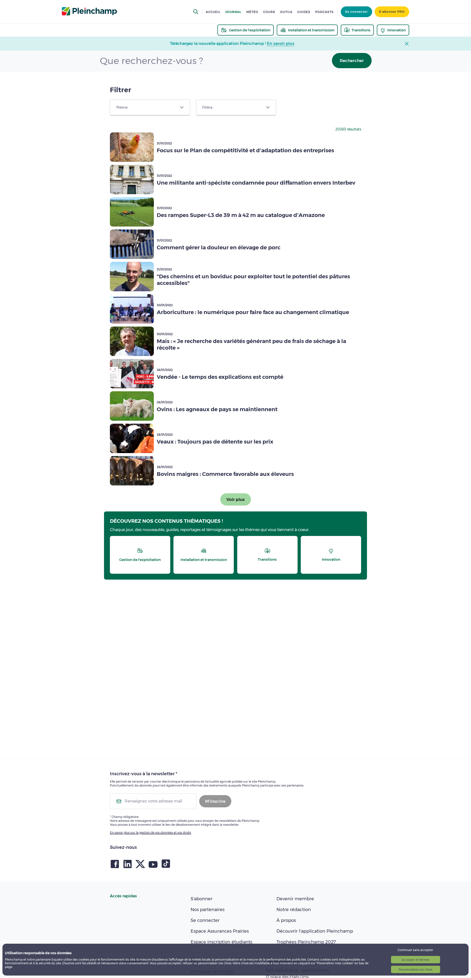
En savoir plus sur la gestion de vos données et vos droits (150, 832)
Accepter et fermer (416, 960)
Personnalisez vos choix (415, 969)
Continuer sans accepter (415, 950)
